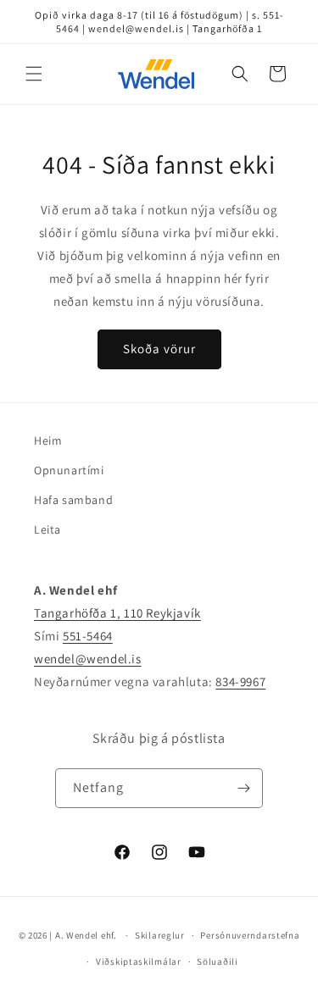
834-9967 (240, 681)
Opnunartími (69, 470)
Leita (47, 529)
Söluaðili (217, 961)
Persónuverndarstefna (249, 935)
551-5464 (88, 636)
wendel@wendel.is (88, 659)
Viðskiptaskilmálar (138, 961)
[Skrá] (243, 788)
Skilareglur (160, 935)
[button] (34, 73)
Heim (48, 440)
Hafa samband (73, 499)
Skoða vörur (159, 349)
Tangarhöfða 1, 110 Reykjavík (117, 613)
